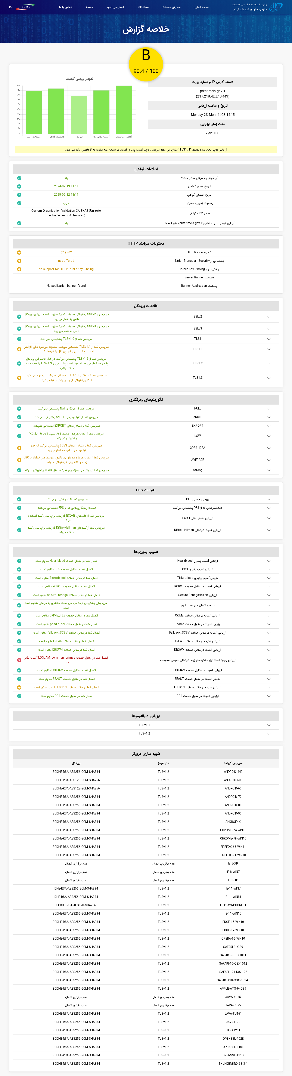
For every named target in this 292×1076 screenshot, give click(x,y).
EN (11, 7)
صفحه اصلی (202, 7)
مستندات (143, 7)
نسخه (89, 7)
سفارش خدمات (171, 7)
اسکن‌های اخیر (115, 7)
